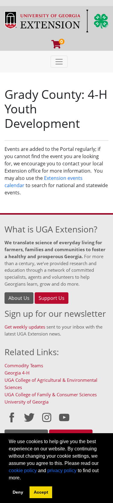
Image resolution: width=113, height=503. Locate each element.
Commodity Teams (24, 365)
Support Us (51, 298)
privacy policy (62, 470)
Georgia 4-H (17, 373)
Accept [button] (41, 492)
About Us (19, 298)
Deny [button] (18, 492)
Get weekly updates (25, 327)
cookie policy (23, 470)
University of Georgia (27, 402)
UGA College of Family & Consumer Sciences (51, 394)
